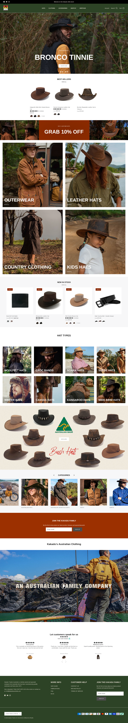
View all (64, 81)
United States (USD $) (12, 713)
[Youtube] (6, 1)
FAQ (52, 691)
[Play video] (64, 585)
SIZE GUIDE (54, 686)
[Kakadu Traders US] (5, 8)
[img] (64, 637)
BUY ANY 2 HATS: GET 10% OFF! (64, 2)
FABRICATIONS (55, 688)
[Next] (124, 130)
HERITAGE (83, 8)
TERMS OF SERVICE (77, 691)
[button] (60, 72)
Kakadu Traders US (12, 717)
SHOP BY (73, 8)
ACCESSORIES (63, 8)
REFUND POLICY (76, 688)
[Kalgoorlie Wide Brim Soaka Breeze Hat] (40, 94)
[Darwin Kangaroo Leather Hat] (63, 94)
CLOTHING (52, 8)
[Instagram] (9, 1)
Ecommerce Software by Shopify (25, 717)
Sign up (77, 529)
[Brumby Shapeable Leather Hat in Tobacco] (87, 94)
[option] (64, 43)
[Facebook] (4, 1)
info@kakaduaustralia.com (13, 691)
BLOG (52, 693)
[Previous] (3, 130)
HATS (43, 8)
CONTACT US (75, 686)
